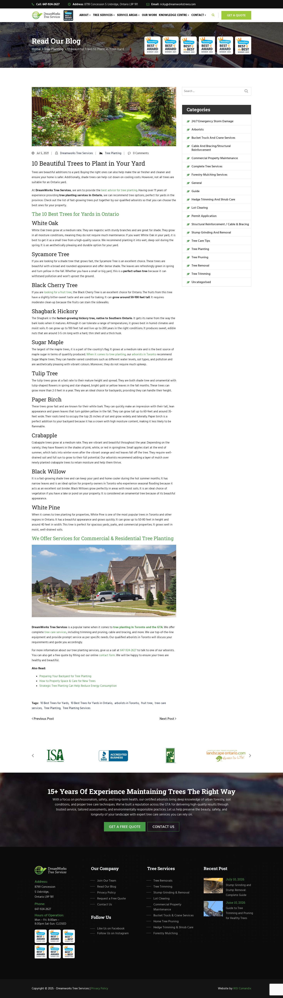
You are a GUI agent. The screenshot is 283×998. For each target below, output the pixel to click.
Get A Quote (236, 15)
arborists (198, 129)
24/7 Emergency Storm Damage (212, 121)
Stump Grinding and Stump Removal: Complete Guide (238, 890)
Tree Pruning (200, 257)
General (197, 183)
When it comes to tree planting (106, 354)
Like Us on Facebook (111, 928)
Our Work (149, 15)
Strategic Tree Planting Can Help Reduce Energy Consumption (78, 686)
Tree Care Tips (201, 240)
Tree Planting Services (76, 708)
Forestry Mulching (165, 933)
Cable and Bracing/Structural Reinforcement (211, 148)
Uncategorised (201, 282)
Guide (195, 191)
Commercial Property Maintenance (215, 158)
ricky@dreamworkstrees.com (178, 4)
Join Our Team (106, 880)
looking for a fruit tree (58, 292)
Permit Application (204, 216)
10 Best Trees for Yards (54, 703)
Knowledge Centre (173, 15)
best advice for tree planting (119, 190)
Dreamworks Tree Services (76, 153)
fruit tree (146, 703)
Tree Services (103, 15)
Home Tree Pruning (166, 921)
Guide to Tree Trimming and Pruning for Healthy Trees (239, 913)
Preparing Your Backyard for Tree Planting (65, 676)
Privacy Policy (106, 892)
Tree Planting (54, 49)
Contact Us (163, 827)
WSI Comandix (242, 988)
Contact (197, 15)
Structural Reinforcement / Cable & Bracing (220, 224)
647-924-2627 (51, 4)
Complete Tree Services (207, 166)
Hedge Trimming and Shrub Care (213, 199)
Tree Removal (200, 265)
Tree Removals (162, 880)
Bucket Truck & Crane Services (173, 915)
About (84, 15)
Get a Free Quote (125, 827)
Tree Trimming (201, 274)
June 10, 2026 (235, 902)
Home (36, 49)
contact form (107, 655)
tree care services (55, 632)
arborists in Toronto (144, 354)
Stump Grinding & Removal (171, 892)
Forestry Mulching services (209, 174)
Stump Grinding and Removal (211, 232)
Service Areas (127, 15)
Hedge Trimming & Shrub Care (173, 927)
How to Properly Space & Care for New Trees (67, 681)
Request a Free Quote (111, 898)
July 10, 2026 (235, 879)
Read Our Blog (106, 886)
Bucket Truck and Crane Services (213, 137)
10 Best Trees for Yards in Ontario (91, 703)
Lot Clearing (200, 207)
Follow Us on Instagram (113, 933)
